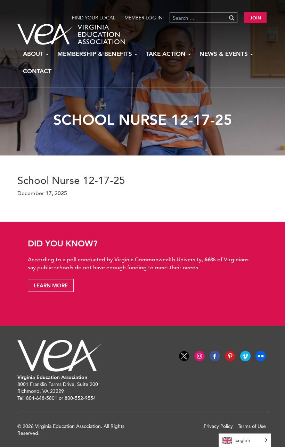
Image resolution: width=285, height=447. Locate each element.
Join (255, 17)
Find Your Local (93, 18)
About (34, 53)
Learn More (51, 285)
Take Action (166, 53)
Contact (37, 71)
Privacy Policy (218, 426)
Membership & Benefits (95, 53)
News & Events (225, 53)
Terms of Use (252, 426)
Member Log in (143, 18)
